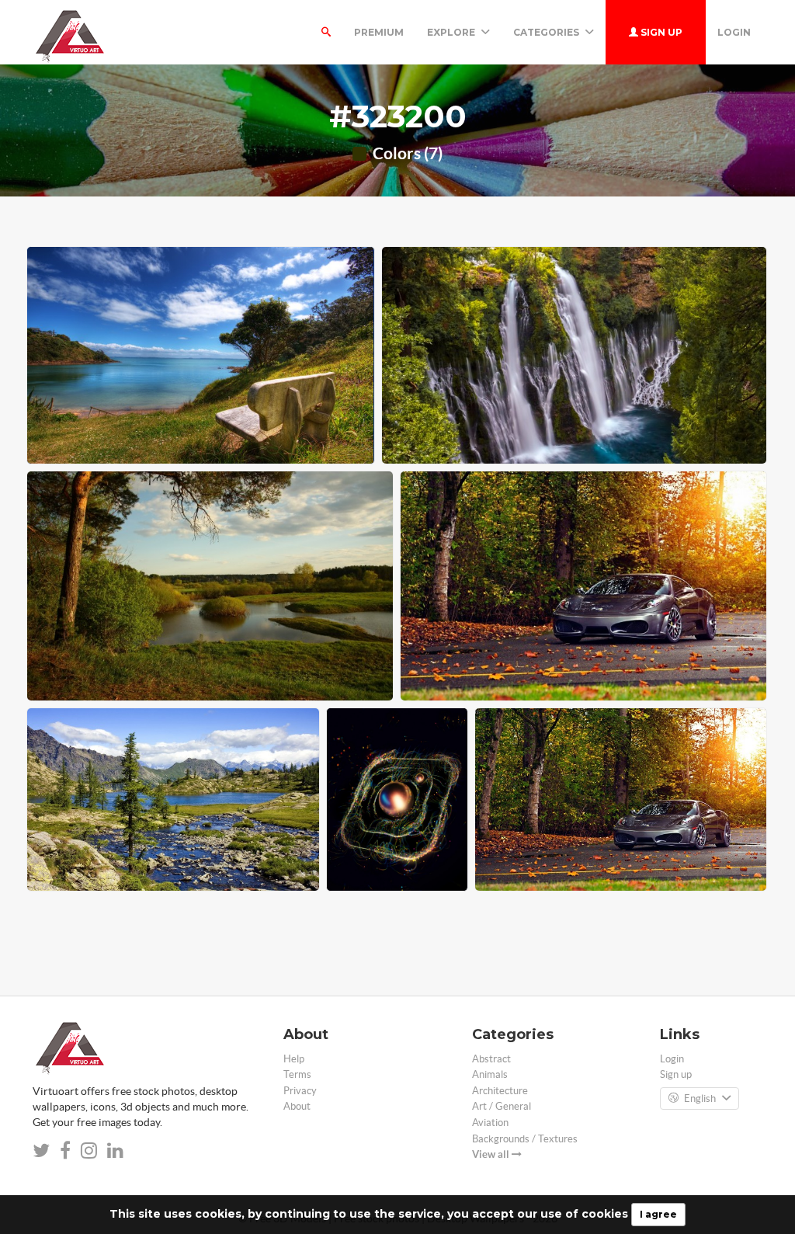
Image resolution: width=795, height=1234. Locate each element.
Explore (452, 32)
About (297, 1106)
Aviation (490, 1122)
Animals (490, 1074)
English (700, 1098)
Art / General (501, 1106)
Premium (379, 32)
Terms (297, 1074)
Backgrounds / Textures (525, 1139)
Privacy (300, 1091)
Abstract (491, 1059)
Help (293, 1059)
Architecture (500, 1091)
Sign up (660, 32)
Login (734, 32)
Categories (547, 32)
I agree (658, 1214)
